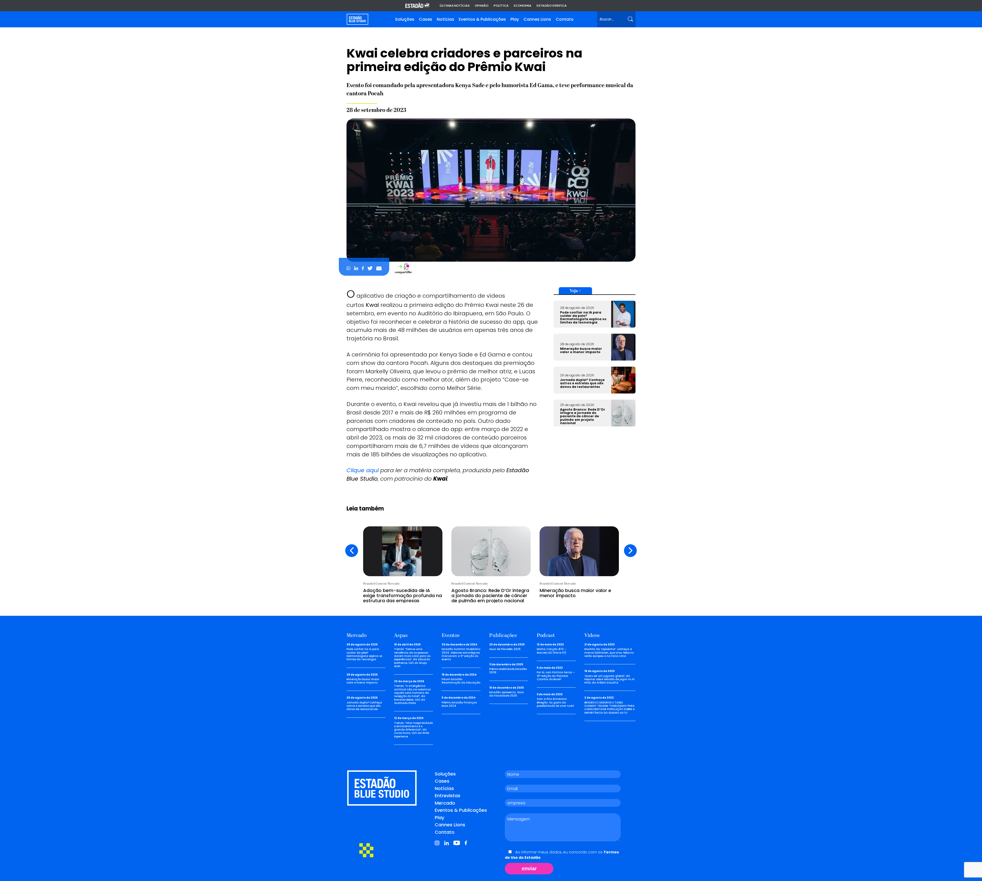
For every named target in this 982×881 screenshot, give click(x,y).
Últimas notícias (455, 5)
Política (501, 5)
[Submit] (630, 19)
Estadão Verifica (552, 5)
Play (514, 19)
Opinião (481, 5)
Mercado (445, 803)
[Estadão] (417, 6)
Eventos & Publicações (482, 19)
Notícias (445, 19)
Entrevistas (447, 795)
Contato (565, 19)
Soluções (404, 19)
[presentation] (351, 550)
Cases (425, 19)
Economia (522, 5)
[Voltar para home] (357, 19)
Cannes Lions (537, 19)
